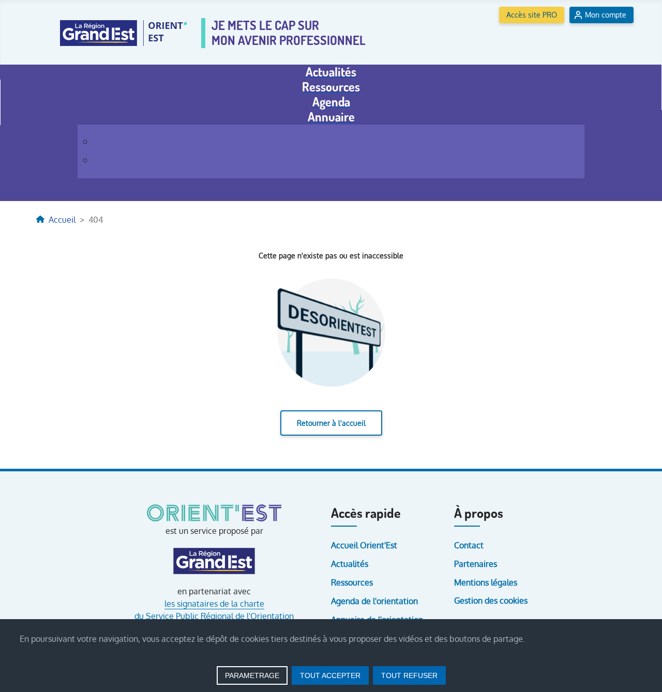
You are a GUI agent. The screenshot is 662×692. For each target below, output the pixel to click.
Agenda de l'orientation (374, 601)
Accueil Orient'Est (364, 545)
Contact (469, 545)
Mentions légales (485, 582)
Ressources (352, 582)
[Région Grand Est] (214, 561)
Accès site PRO (531, 14)
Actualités (349, 564)
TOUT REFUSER (409, 675)
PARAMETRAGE (252, 675)
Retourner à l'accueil (331, 423)
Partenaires (475, 564)
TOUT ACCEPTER (330, 675)
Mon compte (605, 14)
